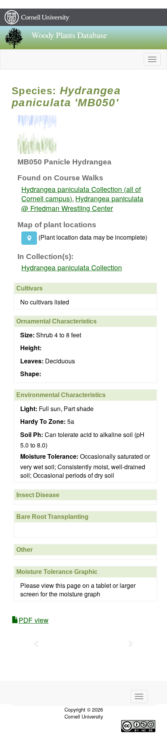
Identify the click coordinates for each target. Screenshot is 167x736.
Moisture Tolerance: (49, 456)
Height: (31, 348)
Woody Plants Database (69, 35)
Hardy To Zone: (43, 421)
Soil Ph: (31, 434)
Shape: (30, 374)
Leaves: (31, 361)
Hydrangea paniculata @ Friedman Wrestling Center (82, 203)
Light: (28, 408)
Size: (27, 335)
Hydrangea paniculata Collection (71, 267)
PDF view (34, 620)
